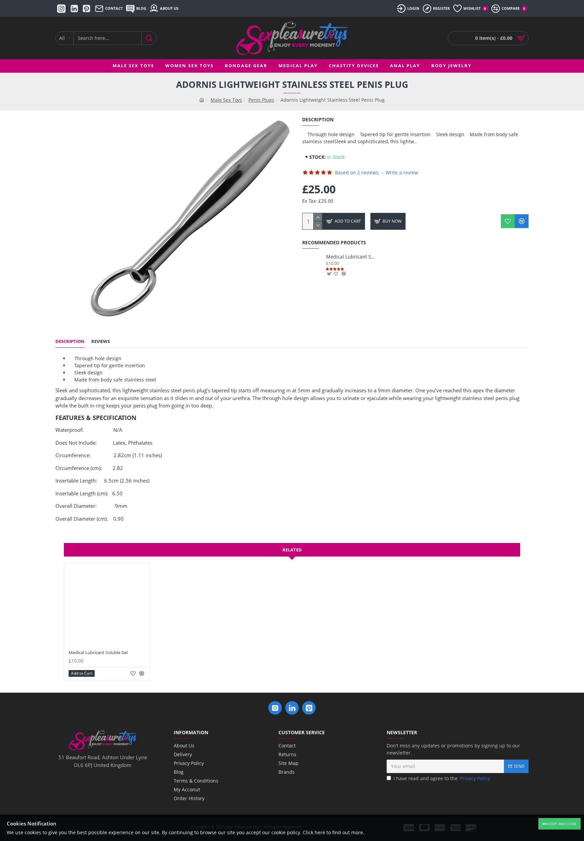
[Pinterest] (309, 708)
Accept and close (561, 823)
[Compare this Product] (522, 221)
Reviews (100, 341)
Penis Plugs (261, 100)
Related (292, 550)
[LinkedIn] (292, 708)
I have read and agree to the (441, 778)
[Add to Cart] (329, 274)
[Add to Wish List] (508, 221)
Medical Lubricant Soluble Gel (350, 257)
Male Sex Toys (226, 100)
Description (69, 341)
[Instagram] (275, 708)
